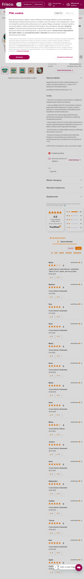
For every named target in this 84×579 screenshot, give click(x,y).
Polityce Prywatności (23, 51)
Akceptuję (19, 57)
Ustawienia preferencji (65, 57)
